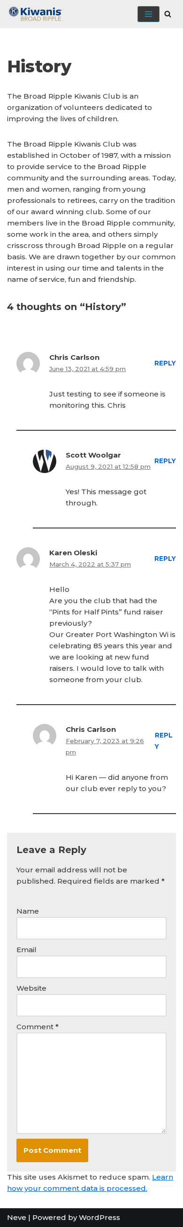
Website (31, 988)
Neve (16, 1217)
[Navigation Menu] (148, 14)
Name (27, 911)
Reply (165, 363)
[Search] (167, 13)
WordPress (99, 1217)
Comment (37, 1026)
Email (26, 949)
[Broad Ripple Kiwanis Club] (35, 14)
